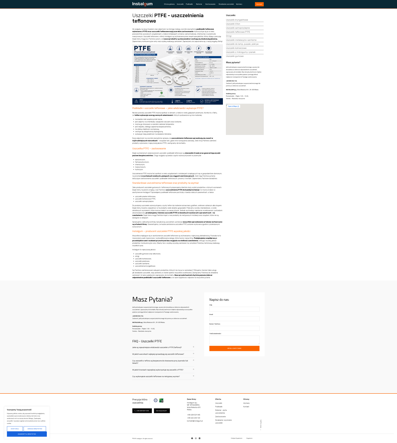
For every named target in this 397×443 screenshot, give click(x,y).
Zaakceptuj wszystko (27, 434)
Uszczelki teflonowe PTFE (238, 32)
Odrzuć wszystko (35, 429)
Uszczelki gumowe (235, 56)
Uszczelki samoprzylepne (238, 28)
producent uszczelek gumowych (148, 187)
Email (211, 314)
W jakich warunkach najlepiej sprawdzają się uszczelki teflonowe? (158, 354)
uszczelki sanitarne (142, 264)
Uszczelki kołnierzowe (236, 48)
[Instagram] (196, 438)
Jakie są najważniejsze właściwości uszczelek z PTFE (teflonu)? (157, 347)
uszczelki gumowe (142, 254)
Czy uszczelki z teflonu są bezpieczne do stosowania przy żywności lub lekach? (160, 361)
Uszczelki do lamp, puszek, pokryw (242, 44)
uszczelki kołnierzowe (143, 259)
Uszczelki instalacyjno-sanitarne (241, 40)
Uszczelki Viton (233, 24)
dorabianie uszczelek (142, 273)
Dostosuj (15, 429)
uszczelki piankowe (142, 261)
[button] (163, 348)
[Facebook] (192, 438)
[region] (27, 422)
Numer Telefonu (214, 324)
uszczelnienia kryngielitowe (145, 266)
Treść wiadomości (215, 333)
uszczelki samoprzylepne (144, 201)
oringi (137, 256)
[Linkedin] (199, 438)
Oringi (229, 36)
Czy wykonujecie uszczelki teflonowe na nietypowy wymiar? (156, 376)
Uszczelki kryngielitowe (237, 20)
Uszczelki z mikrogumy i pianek (240, 52)
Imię (210, 305)
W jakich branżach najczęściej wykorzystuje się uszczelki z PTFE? (157, 369)
